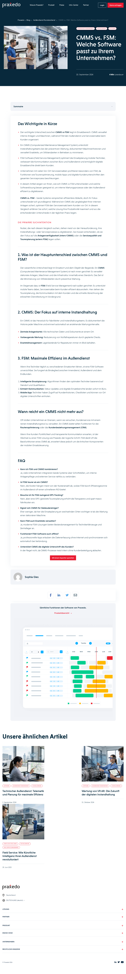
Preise (61, 5)
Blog (28, 20)
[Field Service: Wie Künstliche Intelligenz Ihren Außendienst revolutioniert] (23, 821)
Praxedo (21, 20)
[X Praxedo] (119, 962)
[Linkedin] (59, 595)
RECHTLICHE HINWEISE (11, 949)
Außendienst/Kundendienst (44, 20)
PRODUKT (6, 925)
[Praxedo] (11, 5)
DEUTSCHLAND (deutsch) (14, 900)
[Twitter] (67, 595)
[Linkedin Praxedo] (115, 962)
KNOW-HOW (7, 933)
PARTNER (5, 917)
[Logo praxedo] (63, 887)
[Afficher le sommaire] (63, 106)
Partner (86, 5)
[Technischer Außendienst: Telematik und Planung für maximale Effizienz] (23, 763)
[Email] (75, 595)
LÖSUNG (5, 909)
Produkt (51, 5)
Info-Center (73, 5)
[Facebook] (50, 595)
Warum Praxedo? (36, 5)
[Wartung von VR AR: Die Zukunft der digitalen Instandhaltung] (103, 763)
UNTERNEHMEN (8, 942)
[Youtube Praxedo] (122, 962)
